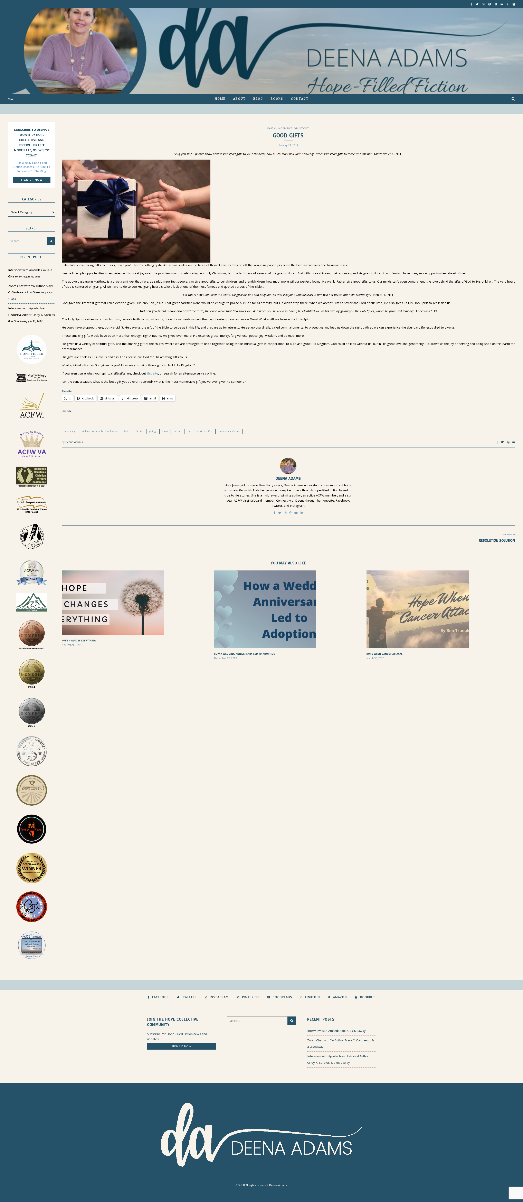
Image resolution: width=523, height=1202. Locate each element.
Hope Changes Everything (79, 640)
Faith (271, 128)
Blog (258, 99)
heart (165, 431)
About (239, 99)
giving (152, 431)
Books (277, 99)
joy (188, 431)
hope (177, 431)
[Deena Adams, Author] (261, 51)
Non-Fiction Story (293, 128)
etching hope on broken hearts (99, 431)
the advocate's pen (229, 431)
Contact (299, 99)
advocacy (69, 431)
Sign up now (31, 180)
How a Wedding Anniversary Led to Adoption (244, 653)
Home (220, 99)
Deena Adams (74, 442)
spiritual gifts (204, 431)
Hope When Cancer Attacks (385, 653)
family (139, 431)
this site (152, 373)
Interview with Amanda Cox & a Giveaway (336, 1031)
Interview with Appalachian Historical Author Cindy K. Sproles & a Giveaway (31, 314)
